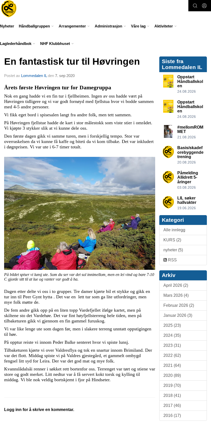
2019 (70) (172, 385)
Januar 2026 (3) (177, 315)
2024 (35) (172, 335)
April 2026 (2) (175, 285)
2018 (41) (172, 395)
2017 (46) (172, 405)
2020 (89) (172, 375)
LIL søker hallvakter (186, 200)
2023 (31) (172, 345)
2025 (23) (172, 325)
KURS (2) (172, 240)
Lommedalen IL (34, 75)
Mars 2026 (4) (176, 295)
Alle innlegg (174, 230)
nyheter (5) (173, 250)
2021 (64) (172, 365)
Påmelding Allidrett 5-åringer (187, 177)
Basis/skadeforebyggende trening (190, 152)
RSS (172, 260)
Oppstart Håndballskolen (190, 81)
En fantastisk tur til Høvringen (72, 61)
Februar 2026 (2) (178, 305)
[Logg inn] (204, 5)
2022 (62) (172, 355)
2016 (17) (172, 415)
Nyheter (7, 26)
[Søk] (195, 5)
